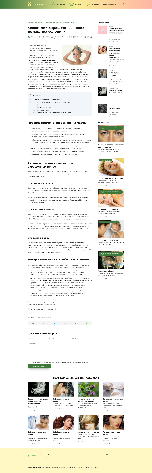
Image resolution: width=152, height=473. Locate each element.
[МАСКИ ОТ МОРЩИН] (111, 174)
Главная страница (33, 22)
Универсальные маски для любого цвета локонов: (54, 113)
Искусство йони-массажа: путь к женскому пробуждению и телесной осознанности (114, 53)
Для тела (95, 4)
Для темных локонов (44, 105)
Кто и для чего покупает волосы (115, 107)
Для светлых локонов (44, 107)
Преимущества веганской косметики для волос (116, 73)
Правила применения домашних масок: (48, 99)
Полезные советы (109, 4)
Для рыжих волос (43, 110)
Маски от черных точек (108, 240)
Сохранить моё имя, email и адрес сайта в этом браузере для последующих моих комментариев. (59, 362)
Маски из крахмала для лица (110, 178)
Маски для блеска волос (88, 432)
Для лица (78, 4)
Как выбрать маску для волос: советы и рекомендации (116, 92)
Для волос (61, 4)
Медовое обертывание (108, 209)
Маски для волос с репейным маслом (86, 400)
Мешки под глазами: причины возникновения (111, 146)
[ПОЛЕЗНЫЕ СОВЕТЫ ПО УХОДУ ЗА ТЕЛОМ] (111, 141)
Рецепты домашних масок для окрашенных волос (51, 102)
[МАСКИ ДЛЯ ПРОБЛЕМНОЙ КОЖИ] (111, 236)
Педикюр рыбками (106, 271)
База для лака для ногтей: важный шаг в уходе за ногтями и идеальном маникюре (116, 31)
